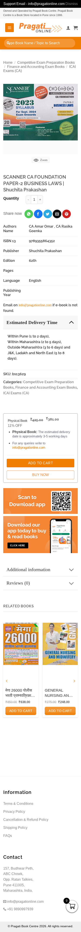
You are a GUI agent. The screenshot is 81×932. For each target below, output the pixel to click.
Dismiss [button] (71, 4)
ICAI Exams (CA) (16, 393)
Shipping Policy (15, 827)
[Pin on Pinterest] (66, 214)
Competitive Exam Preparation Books (46, 62)
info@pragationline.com (35, 305)
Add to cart (20, 711)
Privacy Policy (14, 811)
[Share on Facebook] (38, 214)
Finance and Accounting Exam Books (36, 66)
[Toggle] (71, 322)
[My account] (68, 28)
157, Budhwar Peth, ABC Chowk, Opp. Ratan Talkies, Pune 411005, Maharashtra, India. (18, 879)
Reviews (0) (18, 583)
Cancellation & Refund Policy (25, 819)
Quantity (11, 198)
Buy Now (40, 475)
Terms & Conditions (18, 803)
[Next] (74, 681)
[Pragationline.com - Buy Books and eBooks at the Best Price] (40, 27)
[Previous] (7, 681)
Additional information (28, 569)
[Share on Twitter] (47, 214)
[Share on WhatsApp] (28, 214)
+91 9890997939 (19, 909)
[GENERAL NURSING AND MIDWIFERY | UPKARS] (60, 644)
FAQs (7, 835)
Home (8, 62)
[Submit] (8, 43)
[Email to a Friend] (57, 214)
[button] (9, 27)
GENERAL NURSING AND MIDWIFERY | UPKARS (58, 693)
